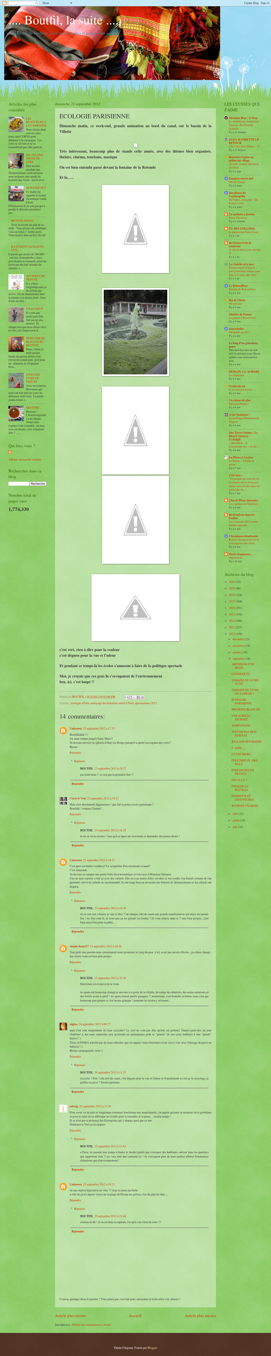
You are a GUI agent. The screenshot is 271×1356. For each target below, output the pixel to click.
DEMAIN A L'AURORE (244, 372)
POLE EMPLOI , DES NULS (245, 762)
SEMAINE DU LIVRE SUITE (245, 682)
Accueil (135, 1315)
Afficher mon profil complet (24, 459)
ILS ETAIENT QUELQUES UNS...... (27, 248)
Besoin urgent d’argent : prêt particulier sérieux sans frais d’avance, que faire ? (244, 271)
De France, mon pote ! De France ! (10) (243, 201)
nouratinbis (236, 329)
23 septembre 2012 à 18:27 (110, 768)
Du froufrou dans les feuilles (242, 516)
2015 (232, 614)
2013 (232, 627)
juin (235, 827)
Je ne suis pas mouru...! (242, 389)
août (235, 814)
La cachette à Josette (242, 214)
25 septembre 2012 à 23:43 (110, 1146)
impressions (235, 557)
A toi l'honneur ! (239, 414)
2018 (232, 595)
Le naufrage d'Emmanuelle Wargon (244, 419)
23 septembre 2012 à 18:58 (106, 946)
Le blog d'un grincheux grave (243, 345)
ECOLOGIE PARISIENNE (242, 701)
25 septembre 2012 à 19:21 (99, 1184)
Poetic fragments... (240, 554)
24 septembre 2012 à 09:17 (94, 1024)
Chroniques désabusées (243, 536)
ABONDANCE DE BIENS (243, 666)
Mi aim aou (235, 303)
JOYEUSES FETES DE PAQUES (33, 377)
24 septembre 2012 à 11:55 (110, 1072)
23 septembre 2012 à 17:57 (99, 728)
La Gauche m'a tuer (241, 264)
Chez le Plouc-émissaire (243, 500)
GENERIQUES (241, 674)
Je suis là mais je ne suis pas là (245, 251)
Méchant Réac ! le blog (243, 118)
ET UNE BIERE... (242, 754)
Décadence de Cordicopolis (237, 194)
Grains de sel (237, 386)
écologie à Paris (80, 703)
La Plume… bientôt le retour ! (241, 462)
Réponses (79, 761)
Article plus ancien (200, 1315)
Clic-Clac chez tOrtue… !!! (244, 146)
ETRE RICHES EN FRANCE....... (243, 772)
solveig (74, 1106)
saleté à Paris (126, 703)
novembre (239, 646)
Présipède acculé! (239, 332)
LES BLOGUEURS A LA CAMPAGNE (36, 121)
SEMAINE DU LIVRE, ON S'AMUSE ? (245, 691)
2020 (232, 582)
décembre (239, 639)
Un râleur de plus (240, 400)
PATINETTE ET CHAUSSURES (243, 797)
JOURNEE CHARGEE (245, 806)
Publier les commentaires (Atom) (91, 1325)
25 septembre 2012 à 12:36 (95, 1106)
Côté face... (235, 475)
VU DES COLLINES (242, 228)
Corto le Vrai (78, 798)
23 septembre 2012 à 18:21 (103, 798)
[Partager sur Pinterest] (142, 697)
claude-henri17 (79, 946)
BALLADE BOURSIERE (246, 741)
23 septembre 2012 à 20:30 (110, 978)
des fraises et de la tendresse (240, 244)
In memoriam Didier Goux (244, 232)
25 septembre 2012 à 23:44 (110, 1216)
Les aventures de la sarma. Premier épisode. (244, 523)
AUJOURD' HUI (36, 188)
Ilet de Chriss (237, 300)
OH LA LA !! (239, 780)
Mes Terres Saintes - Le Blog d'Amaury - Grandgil (243, 435)
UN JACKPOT (34, 309)
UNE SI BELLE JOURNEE (241, 717)
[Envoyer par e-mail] (126, 697)
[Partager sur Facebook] (138, 697)
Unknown (76, 728)
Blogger (152, 1348)
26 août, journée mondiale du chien (244, 165)
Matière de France (240, 314)
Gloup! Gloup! (237, 182)
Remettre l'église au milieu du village (241, 159)
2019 (232, 588)
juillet (236, 820)
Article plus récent (70, 1315)
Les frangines (236, 375)
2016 (232, 608)
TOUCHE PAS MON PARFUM (244, 733)
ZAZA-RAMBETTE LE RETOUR (244, 141)
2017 (232, 601)
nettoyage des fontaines (104, 703)
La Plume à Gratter (241, 457)
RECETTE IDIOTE (22, 221)
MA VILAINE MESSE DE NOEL (34, 158)
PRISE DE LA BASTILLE (240, 788)
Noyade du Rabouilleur (242, 289)
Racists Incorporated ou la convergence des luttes (244, 541)
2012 (232, 634)
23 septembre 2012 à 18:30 (110, 908)
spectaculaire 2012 (146, 703)
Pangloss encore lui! (241, 178)
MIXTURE (32, 408)
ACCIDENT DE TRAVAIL (35, 277)
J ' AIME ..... (239, 748)
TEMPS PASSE (241, 725)
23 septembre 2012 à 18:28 (110, 830)
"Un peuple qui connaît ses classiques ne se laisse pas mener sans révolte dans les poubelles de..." (244, 484)
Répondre (75, 752)
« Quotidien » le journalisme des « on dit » (244, 444)
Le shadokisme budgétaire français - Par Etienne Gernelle (244, 124)
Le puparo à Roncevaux (242, 318)
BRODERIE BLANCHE (246, 709)
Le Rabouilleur (238, 286)
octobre (237, 652)
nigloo (73, 1024)
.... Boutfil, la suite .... (63, 19)
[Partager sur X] (134, 697)
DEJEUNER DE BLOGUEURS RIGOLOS (35, 341)
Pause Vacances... (239, 217)
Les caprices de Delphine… (244, 504)
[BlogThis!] (130, 697)
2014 (232, 621)
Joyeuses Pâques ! (239, 404)
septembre (239, 659)
